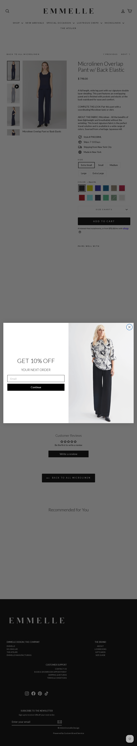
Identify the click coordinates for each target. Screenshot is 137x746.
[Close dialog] (129, 327)
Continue (36, 387)
